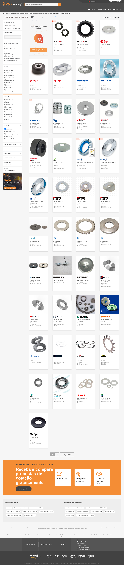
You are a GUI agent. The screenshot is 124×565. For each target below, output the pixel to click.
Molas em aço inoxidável (36, 508)
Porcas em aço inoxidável (20, 508)
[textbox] (41, 4)
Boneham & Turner (11, 60)
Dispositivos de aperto (29, 515)
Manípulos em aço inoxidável (14, 515)
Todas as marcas (81, 540)
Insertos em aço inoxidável (46, 511)
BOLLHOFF (9, 56)
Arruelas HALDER (109, 511)
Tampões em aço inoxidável (30, 511)
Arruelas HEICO (70, 515)
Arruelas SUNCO (70, 511)
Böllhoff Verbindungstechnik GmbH (13, 58)
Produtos (91, 9)
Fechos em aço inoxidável (13, 511)
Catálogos (102, 9)
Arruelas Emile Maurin (82, 511)
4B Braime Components (13, 43)
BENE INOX (10, 54)
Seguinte (66, 454)
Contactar (62, 101)
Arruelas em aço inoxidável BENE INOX (96, 508)
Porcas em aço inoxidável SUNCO (85, 515)
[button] (12, 33)
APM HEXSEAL (10, 48)
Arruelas (9, 508)
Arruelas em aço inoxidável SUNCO (74, 508)
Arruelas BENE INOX (97, 511)
